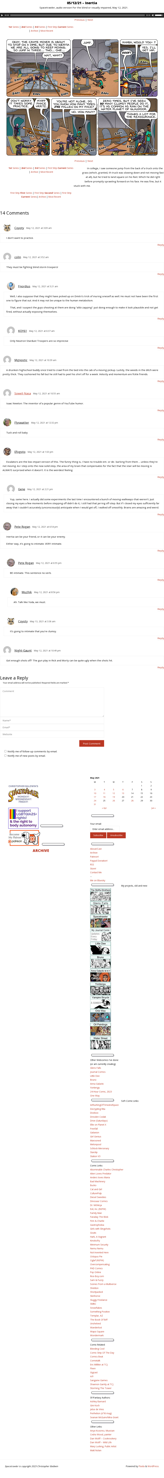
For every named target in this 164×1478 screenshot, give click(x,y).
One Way (95, 1095)
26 (114, 800)
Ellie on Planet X (98, 1124)
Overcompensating (100, 1264)
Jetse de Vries (97, 1409)
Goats (93, 1232)
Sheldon (94, 1288)
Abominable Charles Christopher (106, 1169)
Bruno (93, 1079)
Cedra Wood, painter (100, 1434)
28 (132, 800)
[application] (82, 15)
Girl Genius (95, 1136)
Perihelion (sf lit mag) (101, 1413)
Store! (93, 868)
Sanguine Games (99, 1380)
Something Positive (100, 1311)
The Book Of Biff (98, 1319)
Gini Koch (95, 1405)
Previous (79, 19)
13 (123, 793)
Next (90, 19)
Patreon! (94, 856)
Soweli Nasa (22, 393)
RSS (92, 864)
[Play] (2, 15)
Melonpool (95, 1144)
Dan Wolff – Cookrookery (103, 1438)
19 (114, 797)
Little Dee (95, 1075)
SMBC (93, 1303)
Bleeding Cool (97, 1348)
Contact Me (96, 872)
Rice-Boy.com (97, 1276)
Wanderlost (96, 1327)
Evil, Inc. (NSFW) (98, 1208)
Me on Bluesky (97, 880)
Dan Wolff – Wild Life (101, 1442)
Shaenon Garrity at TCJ (101, 1384)
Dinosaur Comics (99, 1201)
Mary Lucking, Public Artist (103, 1446)
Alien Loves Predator (100, 1173)
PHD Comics (96, 1268)
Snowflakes (96, 1307)
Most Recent (47, 30)
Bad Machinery (97, 1181)
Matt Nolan (95, 1450)
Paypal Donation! (98, 860)
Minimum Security (99, 1244)
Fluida (141, 1466)
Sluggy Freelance (98, 1299)
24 (95, 800)
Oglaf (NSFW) (97, 1260)
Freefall (94, 1128)
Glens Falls (95, 1067)
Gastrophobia (97, 1224)
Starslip (94, 1152)
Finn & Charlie (97, 1220)
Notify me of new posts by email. (26, 755)
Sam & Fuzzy (96, 1280)
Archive (34, 30)
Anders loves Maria (100, 1177)
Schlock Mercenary (99, 1148)
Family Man (96, 1213)
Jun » (154, 808)
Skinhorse (95, 1295)
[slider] (159, 15)
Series (13, 26)
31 (95, 804)
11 (104, 793)
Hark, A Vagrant (98, 1236)
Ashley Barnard (98, 1401)
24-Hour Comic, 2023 (101, 1091)
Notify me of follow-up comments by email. (32, 751)
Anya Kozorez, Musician (102, 1430)
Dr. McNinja (96, 1205)
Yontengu (95, 1087)
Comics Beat (96, 1356)
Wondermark (97, 1335)
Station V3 (95, 1156)
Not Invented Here (99, 1252)
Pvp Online (95, 1272)
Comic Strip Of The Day (102, 1352)
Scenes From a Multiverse (103, 1284)
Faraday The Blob (99, 1216)
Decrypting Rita (97, 1108)
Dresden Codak (98, 1116)
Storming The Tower (100, 1388)
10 (95, 793)
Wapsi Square (97, 1331)
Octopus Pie (96, 1256)
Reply (160, 244)
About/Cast (96, 848)
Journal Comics (98, 1071)
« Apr (104, 808)
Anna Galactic (97, 1083)
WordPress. (153, 1466)
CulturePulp (96, 1193)
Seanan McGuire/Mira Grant (104, 1417)
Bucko (93, 1185)
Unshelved (95, 1323)
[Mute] (153, 15)
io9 (91, 1376)
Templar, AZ (96, 1315)
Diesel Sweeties (98, 1197)
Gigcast (94, 1372)
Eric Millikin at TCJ (99, 1364)
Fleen (93, 1368)
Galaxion (94, 1132)
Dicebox (94, 1112)
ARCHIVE (41, 850)
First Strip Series (60, 26)
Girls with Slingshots (100, 1228)
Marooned (95, 1140)
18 (104, 797)
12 (114, 793)
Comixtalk (95, 1360)
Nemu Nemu (96, 1248)
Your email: (96, 823)
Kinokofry (95, 1240)
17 (95, 797)
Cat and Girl (96, 1189)
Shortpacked (96, 1291)
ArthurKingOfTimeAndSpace (104, 1104)
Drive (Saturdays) (99, 1120)
